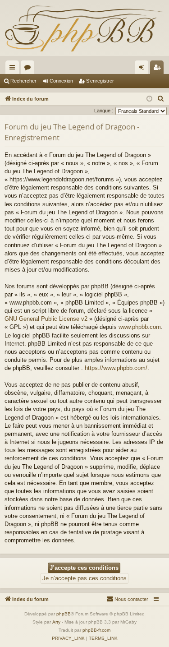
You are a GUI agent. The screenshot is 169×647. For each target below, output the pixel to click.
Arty (56, 621)
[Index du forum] (84, 28)
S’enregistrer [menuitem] (159, 69)
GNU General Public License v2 (46, 318)
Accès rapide (14, 69)
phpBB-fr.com (96, 630)
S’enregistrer (100, 80)
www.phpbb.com (140, 327)
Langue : (103, 110)
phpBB (63, 613)
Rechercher (23, 80)
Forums (29, 69)
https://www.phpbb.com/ (116, 368)
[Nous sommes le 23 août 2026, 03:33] (149, 99)
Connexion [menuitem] (143, 69)
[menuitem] (161, 99)
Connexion (61, 80)
